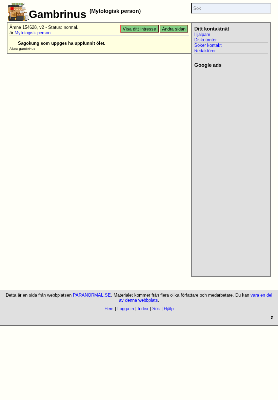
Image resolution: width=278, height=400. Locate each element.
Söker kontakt (208, 45)
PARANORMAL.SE (92, 295)
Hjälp (169, 308)
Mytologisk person (33, 32)
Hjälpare (202, 34)
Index (143, 308)
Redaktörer (205, 50)
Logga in (125, 308)
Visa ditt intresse (139, 29)
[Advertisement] (227, 170)
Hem (109, 308)
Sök (156, 308)
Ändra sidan (173, 29)
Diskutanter (205, 39)
